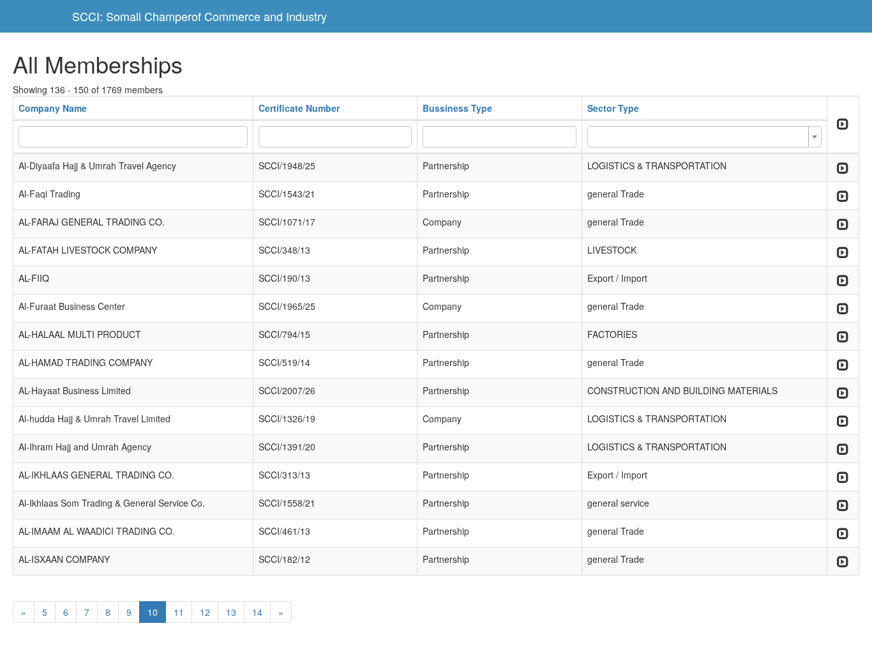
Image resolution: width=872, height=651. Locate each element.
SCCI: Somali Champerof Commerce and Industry (199, 16)
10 (152, 612)
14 (257, 612)
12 (205, 612)
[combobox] (704, 137)
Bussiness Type (457, 108)
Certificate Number (299, 108)
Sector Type (613, 108)
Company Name (53, 108)
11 (179, 612)
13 (231, 612)
